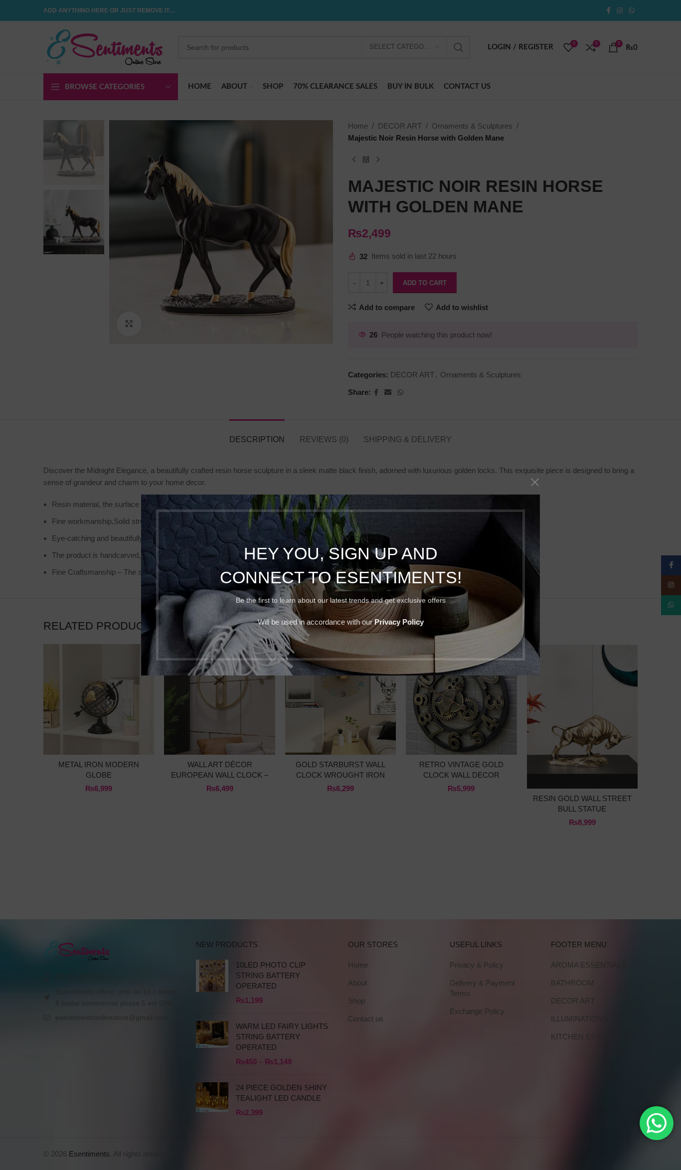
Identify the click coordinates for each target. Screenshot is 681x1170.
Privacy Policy (399, 622)
